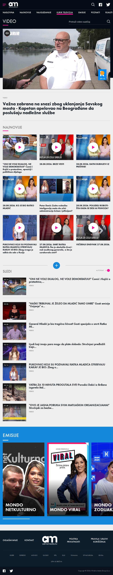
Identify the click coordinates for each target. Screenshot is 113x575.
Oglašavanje (10, 540)
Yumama (74, 555)
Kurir (12, 555)
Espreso (22, 555)
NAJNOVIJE (12, 127)
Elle (63, 555)
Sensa (101, 555)
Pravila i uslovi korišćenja (99, 540)
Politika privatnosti (73, 540)
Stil (55, 555)
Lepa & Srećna (56, 562)
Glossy (46, 555)
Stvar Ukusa (88, 555)
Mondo (34, 555)
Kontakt (29, 540)
